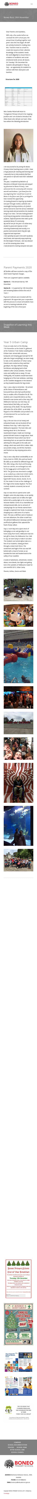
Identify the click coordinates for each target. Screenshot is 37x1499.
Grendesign (6, 1493)
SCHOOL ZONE (22, 1447)
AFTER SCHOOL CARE (17, 1450)
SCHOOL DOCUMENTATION (17, 1445)
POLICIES (11, 1447)
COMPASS (17, 1442)
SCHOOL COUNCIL (17, 1452)
